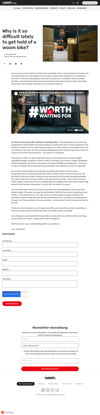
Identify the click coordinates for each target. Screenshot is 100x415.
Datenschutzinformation (46, 354)
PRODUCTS (54, 8)
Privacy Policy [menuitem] (53, 384)
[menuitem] (26, 384)
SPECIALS (71, 8)
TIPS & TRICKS (27, 8)
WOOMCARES (81, 8)
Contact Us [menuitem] (79, 384)
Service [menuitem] (41, 384)
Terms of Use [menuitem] (66, 384)
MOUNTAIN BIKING (41, 8)
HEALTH (63, 8)
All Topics (17, 8)
